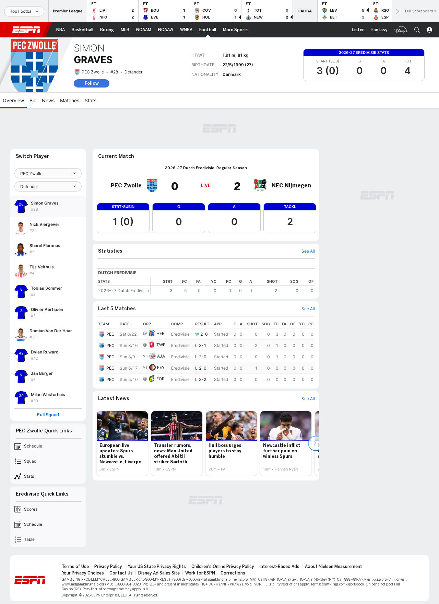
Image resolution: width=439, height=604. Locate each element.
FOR (160, 378)
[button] (417, 30)
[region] (233, 286)
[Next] (397, 11)
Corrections (233, 573)
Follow (92, 83)
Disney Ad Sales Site (159, 573)
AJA (161, 356)
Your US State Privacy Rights (157, 566)
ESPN (26, 29)
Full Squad (48, 414)
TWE (160, 344)
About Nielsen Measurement (333, 566)
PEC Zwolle (93, 71)
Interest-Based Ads (279, 566)
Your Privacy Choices (83, 573)
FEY (161, 367)
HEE (160, 333)
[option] (122, 443)
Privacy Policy (108, 566)
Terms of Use (75, 566)
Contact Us (121, 573)
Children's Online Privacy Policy (222, 566)
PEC (110, 334)
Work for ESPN (200, 573)
